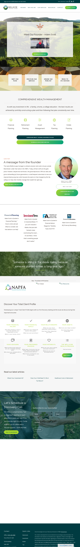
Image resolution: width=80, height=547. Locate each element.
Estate (24, 541)
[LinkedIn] (71, 1)
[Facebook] (73, 1)
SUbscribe (38, 429)
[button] (23, 7)
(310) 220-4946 (11, 535)
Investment (25, 538)
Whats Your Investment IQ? (15, 378)
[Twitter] (69, 1)
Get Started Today (63, 1)
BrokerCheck (64, 531)
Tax (23, 544)
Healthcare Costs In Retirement (64, 378)
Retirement (25, 535)
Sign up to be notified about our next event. (15, 1)
